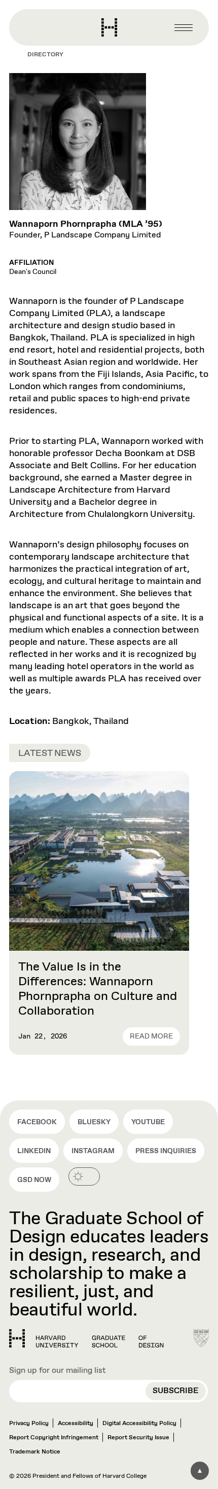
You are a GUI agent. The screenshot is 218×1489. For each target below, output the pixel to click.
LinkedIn (34, 1151)
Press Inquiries (165, 1151)
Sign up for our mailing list (57, 1370)
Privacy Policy (29, 1424)
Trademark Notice (34, 1452)
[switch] (84, 1176)
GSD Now (34, 1180)
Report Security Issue (138, 1438)
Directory (45, 55)
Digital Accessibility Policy (139, 1424)
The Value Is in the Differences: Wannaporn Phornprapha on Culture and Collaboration (97, 989)
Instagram (93, 1151)
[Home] (86, 1338)
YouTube (148, 1122)
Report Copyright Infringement (53, 1438)
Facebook (37, 1122)
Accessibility (75, 1424)
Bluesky (94, 1122)
